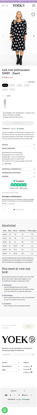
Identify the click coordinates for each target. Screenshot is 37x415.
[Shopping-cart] (7, 5)
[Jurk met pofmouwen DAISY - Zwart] (5, 102)
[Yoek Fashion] (19, 5)
